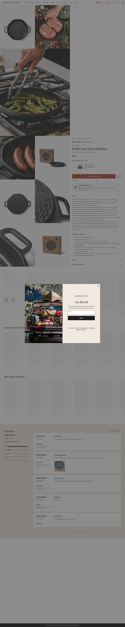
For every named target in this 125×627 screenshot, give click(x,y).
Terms (84, 329)
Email (70, 311)
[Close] (98, 286)
